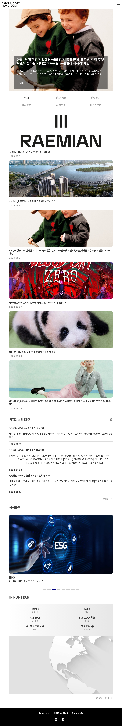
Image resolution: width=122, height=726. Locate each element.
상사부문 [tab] (26, 104)
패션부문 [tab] (61, 104)
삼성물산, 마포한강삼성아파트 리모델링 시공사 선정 (32, 201)
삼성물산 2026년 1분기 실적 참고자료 (26, 449)
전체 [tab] (26, 97)
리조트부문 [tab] (95, 104)
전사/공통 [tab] (61, 97)
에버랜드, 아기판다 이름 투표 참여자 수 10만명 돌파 (32, 352)
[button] (12, 50)
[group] (61, 50)
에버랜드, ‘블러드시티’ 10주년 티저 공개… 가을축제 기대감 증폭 (38, 302)
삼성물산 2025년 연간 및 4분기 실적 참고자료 (30, 475)
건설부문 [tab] (95, 97)
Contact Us (77, 713)
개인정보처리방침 (61, 713)
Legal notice (45, 713)
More (105, 499)
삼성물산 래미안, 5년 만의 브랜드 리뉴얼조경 (29, 152)
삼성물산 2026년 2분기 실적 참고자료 (26, 427)
